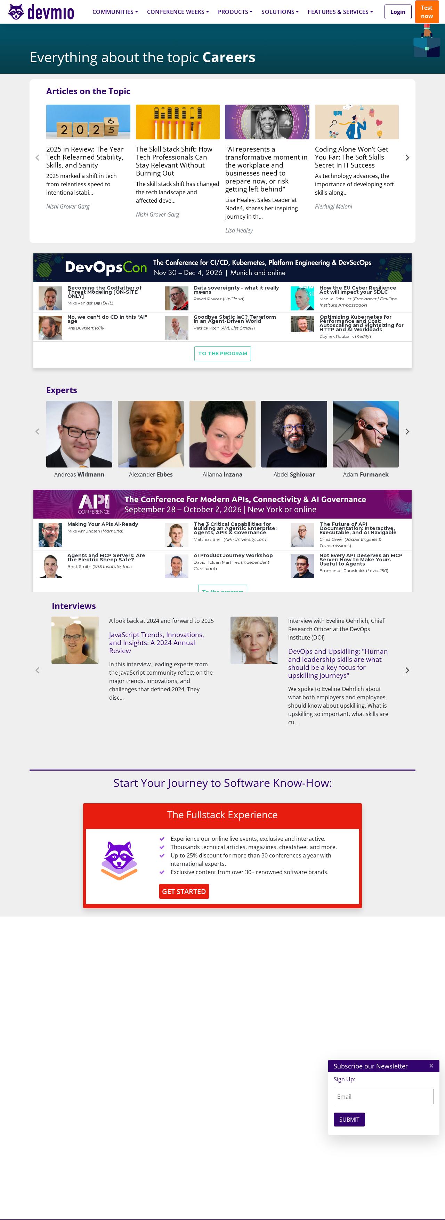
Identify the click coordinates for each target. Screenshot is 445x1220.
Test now (427, 12)
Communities (113, 12)
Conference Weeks (176, 12)
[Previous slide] (37, 157)
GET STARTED (184, 891)
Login (398, 12)
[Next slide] (407, 157)
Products (233, 12)
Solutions (277, 12)
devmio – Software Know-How (46, 11)
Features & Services (338, 12)
